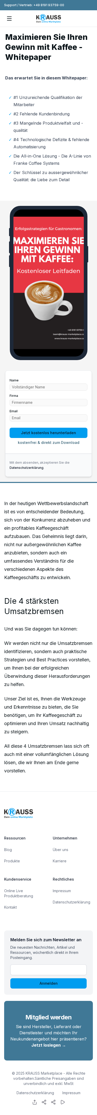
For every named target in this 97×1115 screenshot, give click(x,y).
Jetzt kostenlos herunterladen (48, 433)
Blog (8, 849)
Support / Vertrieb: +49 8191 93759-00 (34, 5)
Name (14, 380)
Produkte (12, 861)
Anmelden (49, 983)
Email (14, 411)
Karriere (59, 861)
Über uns (60, 849)
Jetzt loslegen (48, 1045)
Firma (14, 395)
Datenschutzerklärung (26, 468)
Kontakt (10, 907)
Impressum (62, 891)
